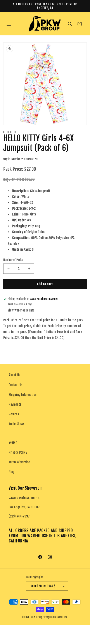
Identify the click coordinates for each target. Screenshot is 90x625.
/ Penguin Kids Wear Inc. (55, 617)
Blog (11, 472)
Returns (14, 414)
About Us (14, 375)
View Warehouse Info (21, 310)
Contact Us (15, 385)
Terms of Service (19, 462)
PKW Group (36, 617)
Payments (15, 404)
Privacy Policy (18, 452)
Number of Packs (13, 260)
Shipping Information (23, 394)
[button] (9, 24)
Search (13, 442)
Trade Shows (17, 424)
